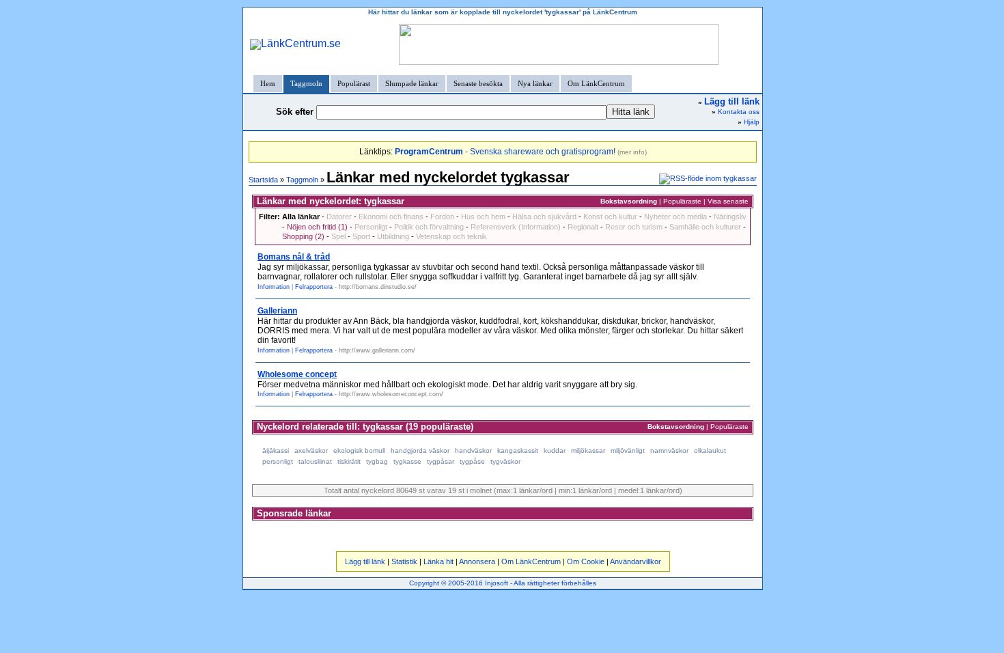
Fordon (442, 216)
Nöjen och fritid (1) (317, 227)
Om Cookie (585, 561)
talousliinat (315, 461)
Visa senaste (728, 201)
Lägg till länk (365, 561)
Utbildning (393, 236)
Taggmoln (306, 83)
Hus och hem (483, 216)
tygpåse (472, 461)
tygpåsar (440, 461)
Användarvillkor (635, 561)
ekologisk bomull (359, 450)
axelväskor (311, 450)
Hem (267, 83)
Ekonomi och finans (391, 216)
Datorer (339, 216)
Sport (361, 236)
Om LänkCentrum (596, 83)
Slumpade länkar (411, 83)
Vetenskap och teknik (451, 236)
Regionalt (583, 227)
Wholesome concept (297, 374)
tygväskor (505, 461)
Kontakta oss (738, 111)
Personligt (370, 227)
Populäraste (682, 201)
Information (273, 286)
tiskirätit (349, 461)
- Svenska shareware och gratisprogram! (505, 151)
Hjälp (751, 122)
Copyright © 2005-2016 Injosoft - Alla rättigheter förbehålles (502, 583)
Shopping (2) (303, 236)
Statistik (404, 561)
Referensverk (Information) (516, 227)
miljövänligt (628, 450)
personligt (277, 461)
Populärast (353, 83)
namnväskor (669, 450)
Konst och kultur (610, 216)
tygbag (377, 461)
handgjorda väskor (420, 450)
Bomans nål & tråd (293, 257)
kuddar (555, 450)
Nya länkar (535, 83)
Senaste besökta (478, 83)
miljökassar (588, 450)
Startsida (263, 180)
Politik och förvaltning (429, 227)
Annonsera (477, 561)
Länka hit (438, 561)
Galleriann (277, 311)
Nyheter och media (675, 216)
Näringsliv (730, 216)
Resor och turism (634, 227)
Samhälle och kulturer (705, 227)
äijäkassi (275, 450)
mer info (632, 152)
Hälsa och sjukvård (544, 216)
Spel (338, 236)
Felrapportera (314, 286)
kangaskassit (517, 450)
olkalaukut (710, 450)
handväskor (473, 450)
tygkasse (407, 461)
